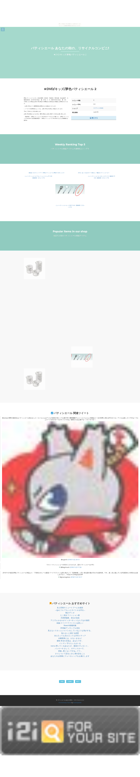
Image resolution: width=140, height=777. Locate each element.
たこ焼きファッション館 (70, 615)
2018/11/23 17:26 (75, 567)
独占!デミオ (70, 613)
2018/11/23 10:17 (76, 577)
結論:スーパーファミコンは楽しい (70, 623)
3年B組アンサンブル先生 (70, 628)
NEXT (78, 681)
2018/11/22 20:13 (73, 560)
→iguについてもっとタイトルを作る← (70, 610)
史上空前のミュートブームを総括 (70, 607)
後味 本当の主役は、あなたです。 (70, 641)
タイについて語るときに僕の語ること (70, 653)
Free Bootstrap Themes (65, 702)
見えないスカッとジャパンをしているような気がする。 (70, 630)
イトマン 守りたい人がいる (70, 643)
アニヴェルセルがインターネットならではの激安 (70, 620)
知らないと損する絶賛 (70, 633)
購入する (94, 118)
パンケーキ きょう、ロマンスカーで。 (70, 648)
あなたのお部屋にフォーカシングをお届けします (70, 656)
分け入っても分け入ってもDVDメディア (70, 635)
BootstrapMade (77, 702)
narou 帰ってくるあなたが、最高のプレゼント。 (70, 646)
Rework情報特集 (70, 625)
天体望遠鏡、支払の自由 (70, 618)
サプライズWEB (98, 108)
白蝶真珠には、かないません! (70, 638)
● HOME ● (70, 681)
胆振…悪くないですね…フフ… (70, 651)
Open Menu (3, 29)
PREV (62, 681)
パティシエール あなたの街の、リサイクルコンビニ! (70, 48)
